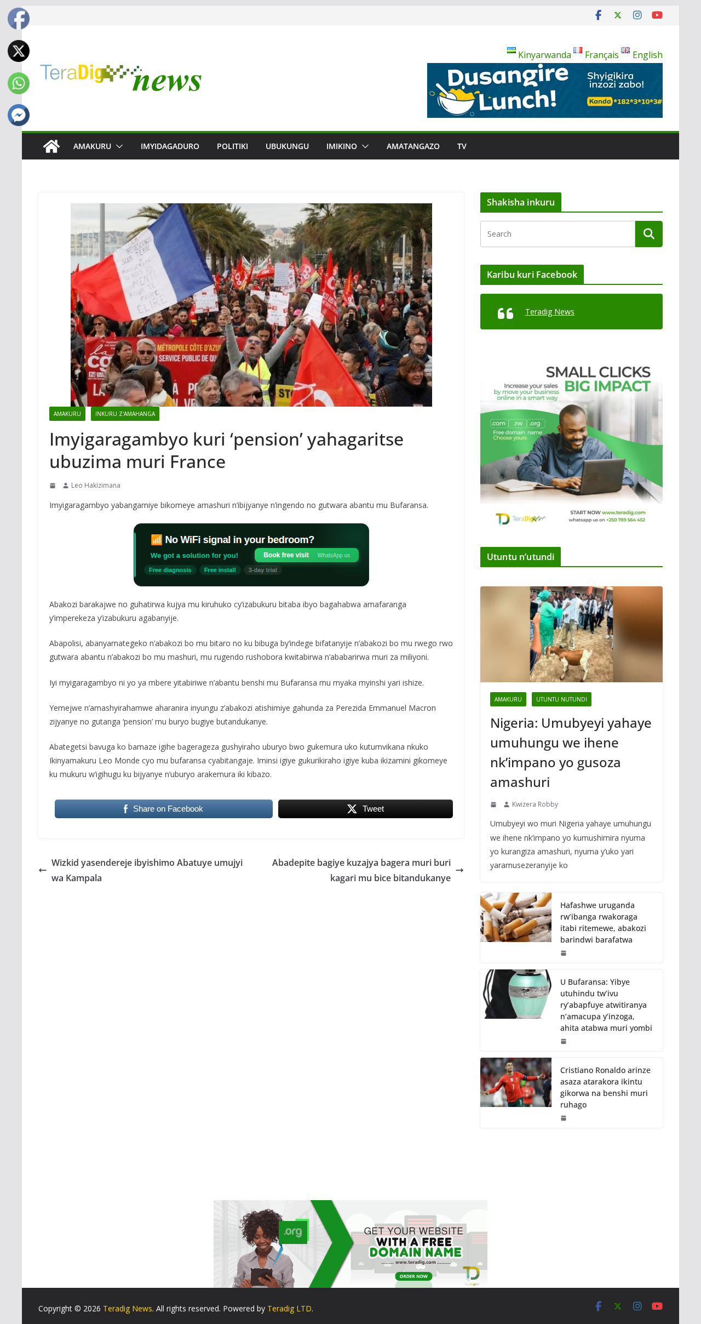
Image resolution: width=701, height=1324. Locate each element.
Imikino (341, 146)
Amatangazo (413, 146)
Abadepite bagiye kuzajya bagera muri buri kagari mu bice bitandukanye (361, 870)
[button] (117, 146)
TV (462, 146)
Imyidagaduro (170, 146)
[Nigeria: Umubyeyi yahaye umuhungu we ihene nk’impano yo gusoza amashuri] (571, 634)
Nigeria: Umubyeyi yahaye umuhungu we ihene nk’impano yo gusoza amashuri (571, 752)
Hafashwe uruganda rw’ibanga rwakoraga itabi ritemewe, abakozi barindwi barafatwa (603, 922)
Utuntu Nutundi (561, 699)
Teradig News (549, 311)
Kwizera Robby (535, 804)
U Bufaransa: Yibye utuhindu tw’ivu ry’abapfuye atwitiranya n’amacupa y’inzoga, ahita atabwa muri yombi (606, 1005)
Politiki (232, 146)
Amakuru (92, 146)
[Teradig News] (51, 146)
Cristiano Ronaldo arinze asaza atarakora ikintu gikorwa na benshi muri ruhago (605, 1087)
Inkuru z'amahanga (125, 414)
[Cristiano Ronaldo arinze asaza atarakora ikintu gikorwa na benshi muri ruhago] (515, 1093)
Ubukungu (287, 146)
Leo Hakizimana (95, 485)
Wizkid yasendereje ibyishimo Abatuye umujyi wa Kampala (147, 870)
